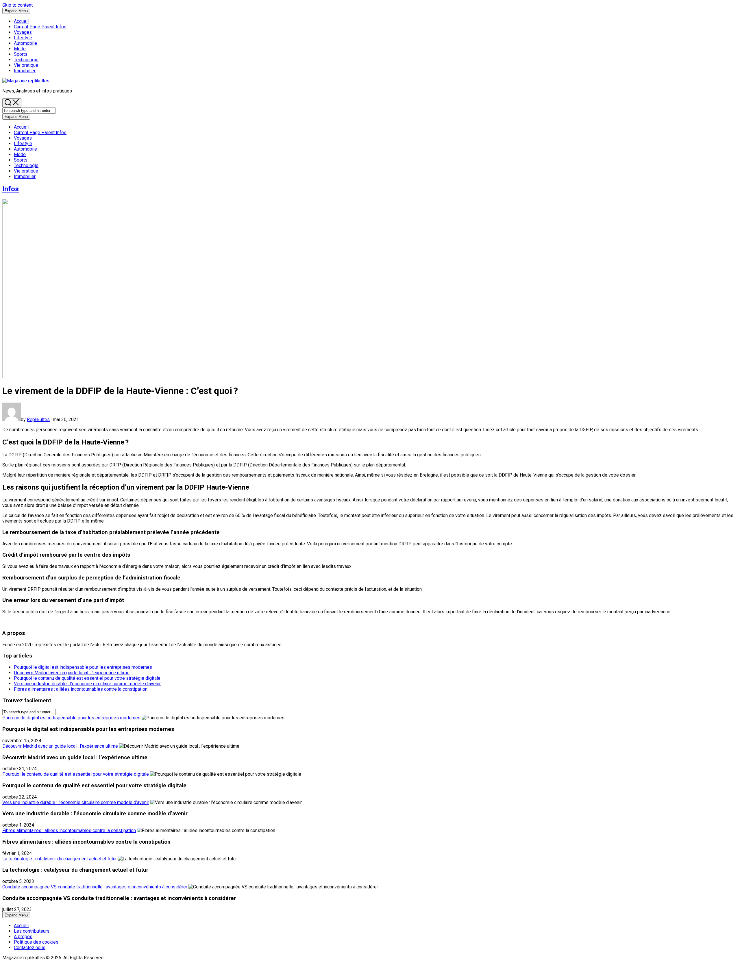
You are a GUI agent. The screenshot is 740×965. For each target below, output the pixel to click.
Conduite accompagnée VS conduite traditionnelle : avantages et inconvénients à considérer (94, 887)
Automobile (25, 43)
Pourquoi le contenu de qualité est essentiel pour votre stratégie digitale (87, 678)
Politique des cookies (36, 942)
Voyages (23, 32)
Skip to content (17, 5)
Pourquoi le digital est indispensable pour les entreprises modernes (83, 667)
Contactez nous (29, 947)
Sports (20, 54)
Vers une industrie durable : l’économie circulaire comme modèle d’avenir (87, 683)
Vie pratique (26, 65)
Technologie (26, 59)
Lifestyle (23, 37)
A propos (23, 936)
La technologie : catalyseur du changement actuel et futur (59, 859)
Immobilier (25, 70)
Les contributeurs (31, 931)
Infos (40, 26)
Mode (20, 48)
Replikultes (38, 419)
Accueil (21, 21)
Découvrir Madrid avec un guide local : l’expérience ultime (72, 672)
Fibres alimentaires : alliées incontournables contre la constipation (80, 689)
